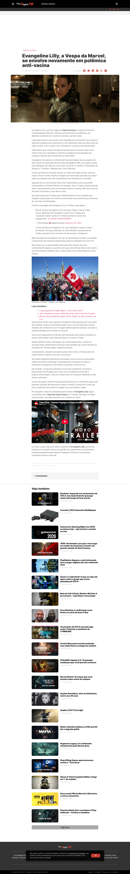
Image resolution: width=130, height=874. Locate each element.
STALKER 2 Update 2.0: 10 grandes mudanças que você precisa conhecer (78, 661)
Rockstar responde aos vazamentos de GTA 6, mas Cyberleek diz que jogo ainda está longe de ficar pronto (78, 495)
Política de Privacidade (77, 853)
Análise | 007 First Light (71, 710)
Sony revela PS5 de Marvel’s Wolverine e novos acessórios (78, 794)
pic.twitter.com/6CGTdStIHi (59, 219)
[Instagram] (117, 9)
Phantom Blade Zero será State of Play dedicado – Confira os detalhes (78, 811)
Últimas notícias (48, 4)
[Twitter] (114, 9)
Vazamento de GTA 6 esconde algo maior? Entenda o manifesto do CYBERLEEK (76, 629)
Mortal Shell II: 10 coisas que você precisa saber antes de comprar (76, 678)
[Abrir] (13, 4)
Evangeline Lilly (37, 463)
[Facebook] (110, 9)
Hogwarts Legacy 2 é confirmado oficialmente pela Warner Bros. (76, 744)
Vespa (54, 465)
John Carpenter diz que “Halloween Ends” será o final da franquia (67, 313)
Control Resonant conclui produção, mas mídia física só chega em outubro (78, 644)
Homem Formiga (49, 463)
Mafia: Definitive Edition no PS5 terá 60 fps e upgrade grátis (78, 728)
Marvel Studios (73, 463)
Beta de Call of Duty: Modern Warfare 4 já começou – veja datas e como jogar (78, 594)
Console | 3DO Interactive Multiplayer (78, 510)
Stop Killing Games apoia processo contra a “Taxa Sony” (76, 761)
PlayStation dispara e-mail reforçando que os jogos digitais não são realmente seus (79, 562)
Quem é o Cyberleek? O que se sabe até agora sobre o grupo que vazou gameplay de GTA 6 (78, 579)
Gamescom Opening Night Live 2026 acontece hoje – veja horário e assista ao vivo (78, 529)
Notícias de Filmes (29, 50)
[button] (116, 3)
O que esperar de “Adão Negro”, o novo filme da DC (61, 311)
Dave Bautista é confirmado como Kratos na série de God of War (76, 611)
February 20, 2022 (73, 223)
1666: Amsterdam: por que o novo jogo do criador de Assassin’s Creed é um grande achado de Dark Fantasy (78, 545)
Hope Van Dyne (62, 463)
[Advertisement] (65, 29)
